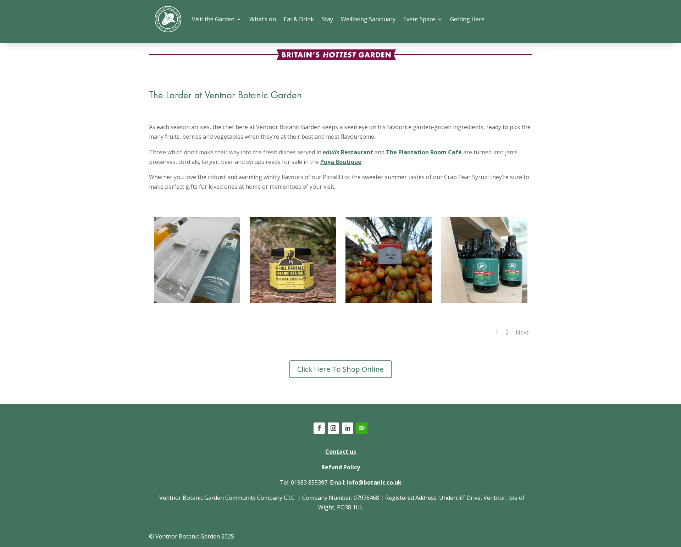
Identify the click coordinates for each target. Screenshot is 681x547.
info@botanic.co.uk (374, 482)
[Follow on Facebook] (319, 428)
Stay (327, 19)
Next (522, 332)
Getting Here (467, 19)
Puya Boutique (340, 162)
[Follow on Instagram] (333, 428)
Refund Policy (340, 467)
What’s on (262, 19)
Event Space (419, 19)
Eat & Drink (299, 19)
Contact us (340, 451)
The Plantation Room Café (424, 152)
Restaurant (348, 152)
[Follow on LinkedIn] (347, 428)
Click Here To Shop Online (340, 369)
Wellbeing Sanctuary (368, 19)
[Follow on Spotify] (361, 428)
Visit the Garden (213, 19)
